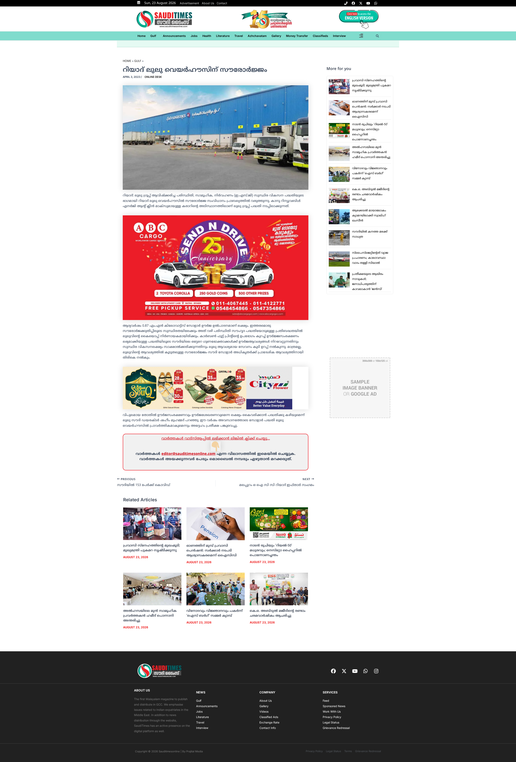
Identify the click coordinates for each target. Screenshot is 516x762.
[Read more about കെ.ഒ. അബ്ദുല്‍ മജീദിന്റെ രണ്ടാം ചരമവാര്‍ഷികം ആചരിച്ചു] (279, 589)
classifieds (320, 36)
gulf (153, 36)
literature (223, 36)
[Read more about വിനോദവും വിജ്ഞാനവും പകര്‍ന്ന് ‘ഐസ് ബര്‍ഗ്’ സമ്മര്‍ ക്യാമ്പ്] (215, 589)
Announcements (174, 36)
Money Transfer (297, 36)
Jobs (194, 36)
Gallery (276, 36)
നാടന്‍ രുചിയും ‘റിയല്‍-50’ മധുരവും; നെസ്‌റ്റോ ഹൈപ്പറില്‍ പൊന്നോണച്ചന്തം (276, 550)
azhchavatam (257, 36)
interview (339, 36)
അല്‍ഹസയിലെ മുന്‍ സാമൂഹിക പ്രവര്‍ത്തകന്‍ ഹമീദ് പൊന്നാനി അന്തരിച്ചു (150, 616)
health (206, 36)
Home (141, 36)
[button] (154, 35)
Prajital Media (194, 751)
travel (238, 36)
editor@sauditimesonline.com (188, 454)
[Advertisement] (360, 326)
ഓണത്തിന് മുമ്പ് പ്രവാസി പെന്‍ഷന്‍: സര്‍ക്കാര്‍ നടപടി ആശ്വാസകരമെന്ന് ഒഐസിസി (211, 551)
